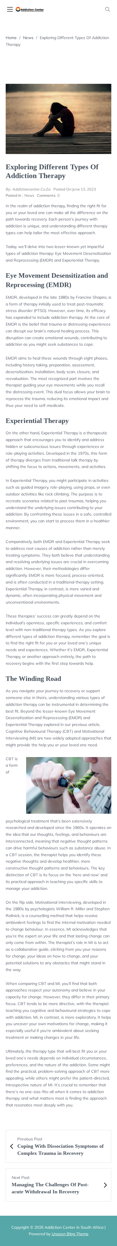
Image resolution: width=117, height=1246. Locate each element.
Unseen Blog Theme (70, 1233)
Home (11, 37)
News (28, 37)
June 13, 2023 (74, 189)
